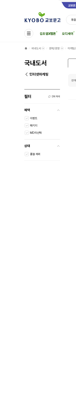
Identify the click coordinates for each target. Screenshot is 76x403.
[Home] (26, 48)
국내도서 (36, 48)
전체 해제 (55, 96)
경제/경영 (54, 48)
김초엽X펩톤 (48, 34)
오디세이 (67, 34)
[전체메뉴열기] (28, 33)
